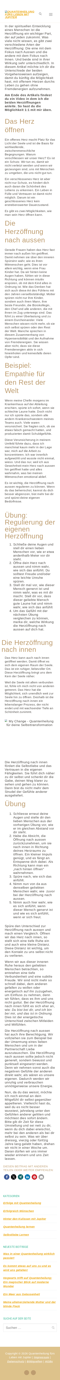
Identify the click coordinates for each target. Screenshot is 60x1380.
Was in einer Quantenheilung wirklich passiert (29, 1256)
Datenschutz (15, 1361)
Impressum (41, 1357)
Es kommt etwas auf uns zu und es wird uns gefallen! (27, 1268)
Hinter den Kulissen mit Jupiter (24, 1218)
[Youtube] (33, 1372)
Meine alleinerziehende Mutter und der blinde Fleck (29, 1304)
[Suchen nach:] (30, 1328)
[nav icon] (51, 14)
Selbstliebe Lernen (16, 1234)
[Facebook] (26, 1372)
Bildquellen (34, 1361)
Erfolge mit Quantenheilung (22, 1203)
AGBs (49, 1361)
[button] (6, 1177)
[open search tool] (40, 14)
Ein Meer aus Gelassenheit (21, 1294)
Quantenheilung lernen (19, 1226)
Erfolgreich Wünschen (18, 1211)
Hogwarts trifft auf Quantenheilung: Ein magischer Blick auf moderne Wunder (27, 1282)
